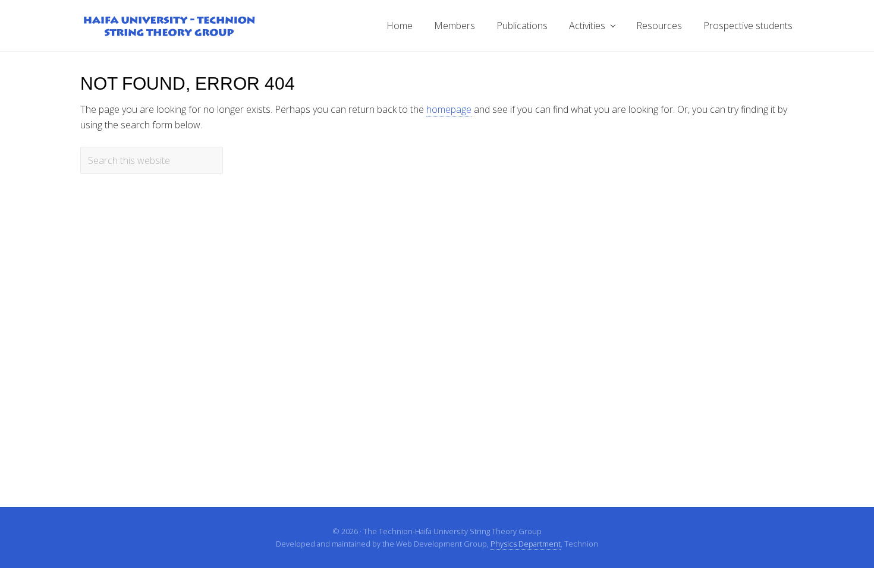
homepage (448, 109)
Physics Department (526, 543)
